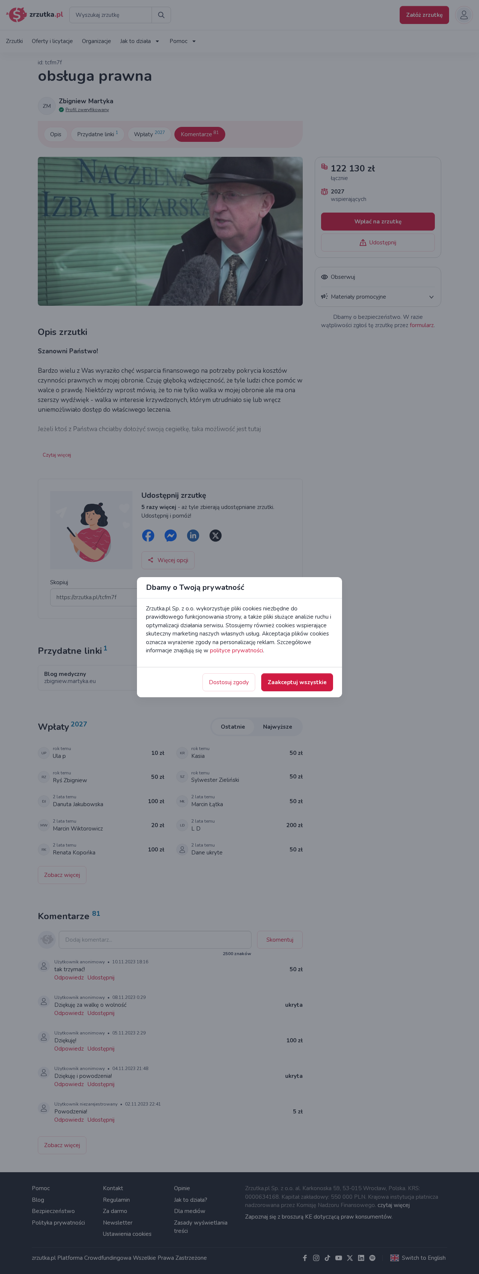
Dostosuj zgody (229, 682)
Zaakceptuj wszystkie (297, 682)
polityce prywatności (236, 650)
